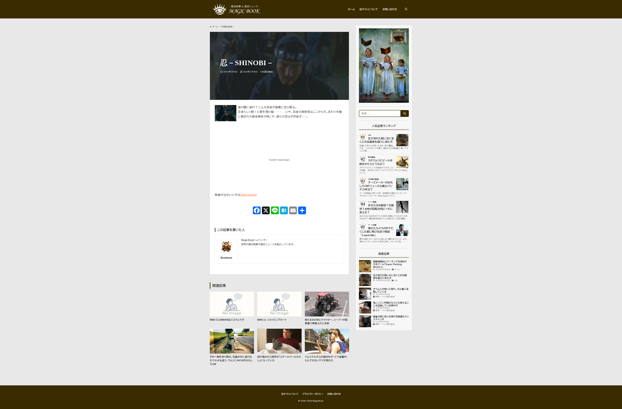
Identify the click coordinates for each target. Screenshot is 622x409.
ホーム (215, 26)
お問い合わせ (334, 393)
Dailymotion (248, 194)
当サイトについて (289, 393)
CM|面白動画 (226, 26)
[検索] (406, 9)
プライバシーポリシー (312, 393)
